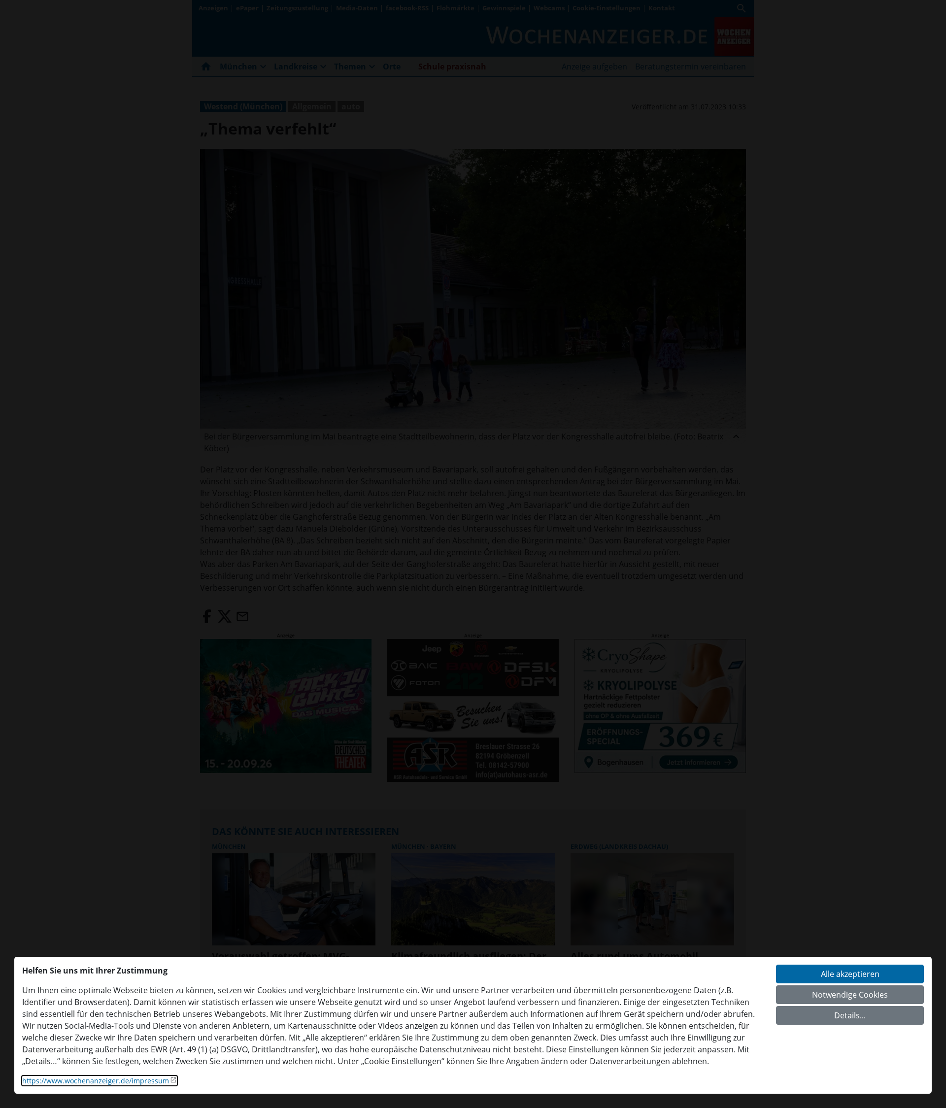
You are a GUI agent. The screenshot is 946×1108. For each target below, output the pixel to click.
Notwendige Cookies (850, 994)
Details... (850, 1015)
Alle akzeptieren (850, 974)
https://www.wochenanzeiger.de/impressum (95, 1080)
